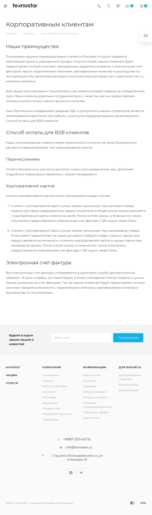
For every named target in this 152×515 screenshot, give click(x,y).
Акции (11, 375)
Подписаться (129, 338)
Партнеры (49, 397)
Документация (129, 390)
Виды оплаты (92, 375)
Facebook (71, 473)
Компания (52, 367)
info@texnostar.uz (79, 447)
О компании (51, 375)
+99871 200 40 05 (77, 439)
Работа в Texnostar (55, 386)
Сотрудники (51, 419)
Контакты (49, 391)
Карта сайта (91, 417)
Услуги (12, 383)
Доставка (89, 380)
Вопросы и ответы (95, 397)
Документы (50, 402)
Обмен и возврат (94, 391)
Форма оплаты (128, 384)
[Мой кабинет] (118, 6)
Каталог (13, 367)
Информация (94, 367)
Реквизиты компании (57, 413)
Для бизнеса (130, 367)
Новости (48, 380)
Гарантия (89, 386)
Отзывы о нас (51, 408)
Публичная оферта (96, 412)
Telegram (81, 473)
